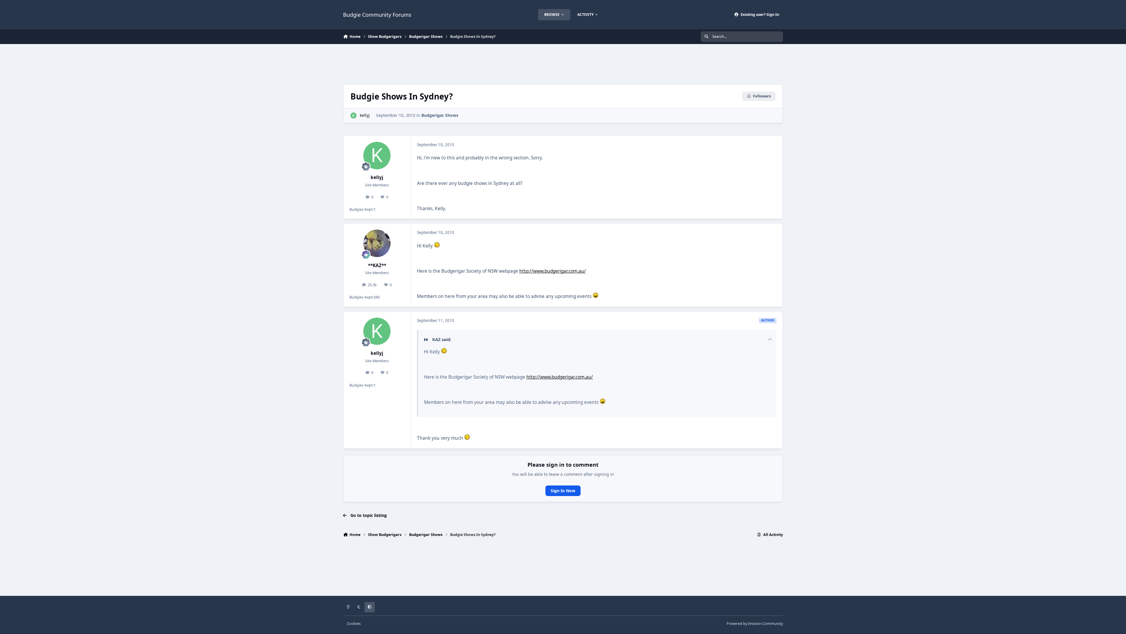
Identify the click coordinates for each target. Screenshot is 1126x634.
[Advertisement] (563, 63)
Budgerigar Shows (439, 115)
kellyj (365, 115)
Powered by (755, 623)
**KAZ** (377, 265)
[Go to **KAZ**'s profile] (377, 243)
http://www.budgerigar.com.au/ (552, 271)
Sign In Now (563, 490)
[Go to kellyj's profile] (353, 115)
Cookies (354, 623)
